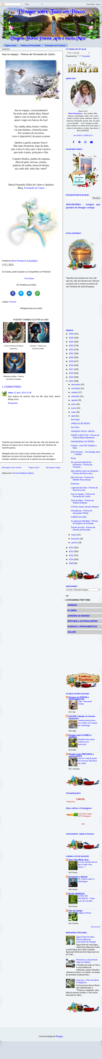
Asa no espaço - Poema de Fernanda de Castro (83, 495)
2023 (71, 345)
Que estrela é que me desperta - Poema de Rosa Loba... (85, 472)
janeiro (74, 542)
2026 (71, 334)
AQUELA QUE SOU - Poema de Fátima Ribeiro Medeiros (85, 436)
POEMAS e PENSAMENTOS (82, 626)
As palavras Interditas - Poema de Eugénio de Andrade (84, 522)
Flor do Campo (76, 911)
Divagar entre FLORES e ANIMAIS (80, 736)
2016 (71, 373)
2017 (71, 369)
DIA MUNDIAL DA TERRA (82, 441)
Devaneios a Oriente (78, 877)
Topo (97, 1055)
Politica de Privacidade (31, 45)
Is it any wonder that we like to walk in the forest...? (87, 864)
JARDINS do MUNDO (79, 616)
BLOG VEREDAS (77, 894)
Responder (13, 403)
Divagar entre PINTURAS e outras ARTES (81, 755)
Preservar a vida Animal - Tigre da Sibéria (87, 961)
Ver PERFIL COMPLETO (83, 135)
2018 (71, 365)
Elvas (73, 458)
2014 (71, 381)
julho (73, 404)
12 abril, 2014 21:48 (22, 392)
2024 (71, 342)
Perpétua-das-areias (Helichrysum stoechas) (86, 741)
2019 (71, 361)
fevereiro (75, 539)
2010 (71, 559)
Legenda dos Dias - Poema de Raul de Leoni (84, 489)
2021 (71, 353)
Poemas (12, 302)
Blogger (59, 1036)
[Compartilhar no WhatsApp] (37, 293)
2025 (71, 338)
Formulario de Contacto (55, 45)
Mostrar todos (95, 927)
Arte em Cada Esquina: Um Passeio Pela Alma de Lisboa (87, 760)
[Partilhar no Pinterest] (12, 264)
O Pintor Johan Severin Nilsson (85, 507)
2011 (71, 555)
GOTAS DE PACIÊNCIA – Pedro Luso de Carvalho (86, 898)
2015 (71, 377)
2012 (71, 551)
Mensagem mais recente (11, 467)
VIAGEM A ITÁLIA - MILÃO (82, 431)
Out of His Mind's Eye (79, 860)
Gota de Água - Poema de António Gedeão (82, 501)
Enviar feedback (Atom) (23, 473)
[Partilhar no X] (8, 264)
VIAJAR (72, 632)
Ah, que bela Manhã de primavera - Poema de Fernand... (81, 464)
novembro (76, 388)
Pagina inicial (10, 45)
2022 (71, 349)
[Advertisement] (83, 310)
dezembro (76, 384)
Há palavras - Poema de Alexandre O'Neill (81, 511)
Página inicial (34, 467)
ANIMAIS (72, 605)
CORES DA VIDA (79, 517)
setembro (75, 396)
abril (73, 416)
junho (74, 408)
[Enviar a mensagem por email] (3, 264)
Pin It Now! (29, 278)
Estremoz (75, 484)
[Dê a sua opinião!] (5, 264)
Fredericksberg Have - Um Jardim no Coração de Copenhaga (87, 722)
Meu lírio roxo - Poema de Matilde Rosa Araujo (82, 478)
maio (73, 412)
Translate (86, 56)
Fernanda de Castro (34, 187)
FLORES (72, 610)
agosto (74, 400)
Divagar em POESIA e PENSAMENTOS (79, 698)
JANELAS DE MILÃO (80, 423)
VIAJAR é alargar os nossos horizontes (82, 717)
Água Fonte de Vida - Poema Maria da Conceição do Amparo (86, 939)
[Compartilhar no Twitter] (21, 293)
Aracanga (75, 419)
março (74, 535)
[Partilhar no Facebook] (10, 264)
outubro (74, 392)
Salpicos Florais (84, 913)
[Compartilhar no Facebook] (12, 293)
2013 (71, 547)
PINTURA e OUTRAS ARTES (82, 621)
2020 (71, 357)
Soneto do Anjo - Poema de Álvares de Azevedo (83, 528)
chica (10, 392)
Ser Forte (75, 427)
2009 (71, 563)
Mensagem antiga (53, 467)
